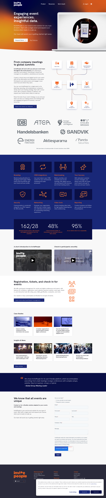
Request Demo (19, 40)
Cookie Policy (93, 483)
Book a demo (77, 475)
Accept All (84, 492)
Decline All (96, 492)
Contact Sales (77, 473)
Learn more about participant (28, 300)
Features (56, 473)
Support (76, 477)
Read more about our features (24, 106)
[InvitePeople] (18, 4)
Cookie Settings (73, 492)
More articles (19, 366)
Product (43, 4)
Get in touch (61, 4)
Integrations (56, 475)
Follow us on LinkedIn (79, 478)
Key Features (34, 40)
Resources (52, 4)
